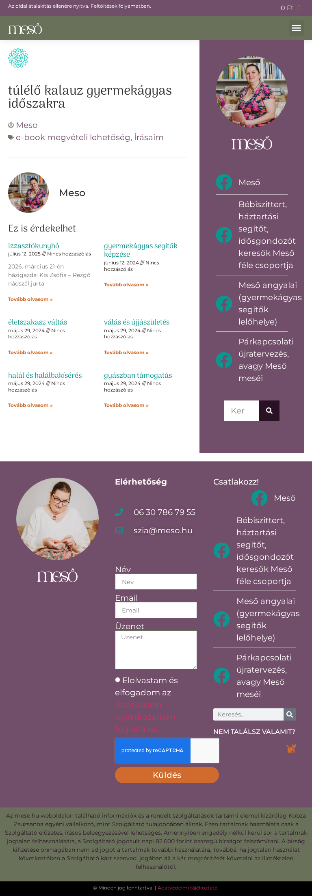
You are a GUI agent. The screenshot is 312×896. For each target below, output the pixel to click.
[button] (296, 28)
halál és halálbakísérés (45, 376)
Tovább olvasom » (30, 299)
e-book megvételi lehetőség (73, 137)
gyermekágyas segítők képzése (141, 250)
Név (123, 569)
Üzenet (129, 626)
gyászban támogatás (138, 376)
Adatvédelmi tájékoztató (188, 888)
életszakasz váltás (37, 323)
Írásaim (149, 137)
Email (126, 598)
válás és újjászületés (136, 323)
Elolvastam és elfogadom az (146, 704)
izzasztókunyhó (33, 246)
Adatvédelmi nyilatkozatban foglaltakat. (145, 717)
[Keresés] (269, 410)
